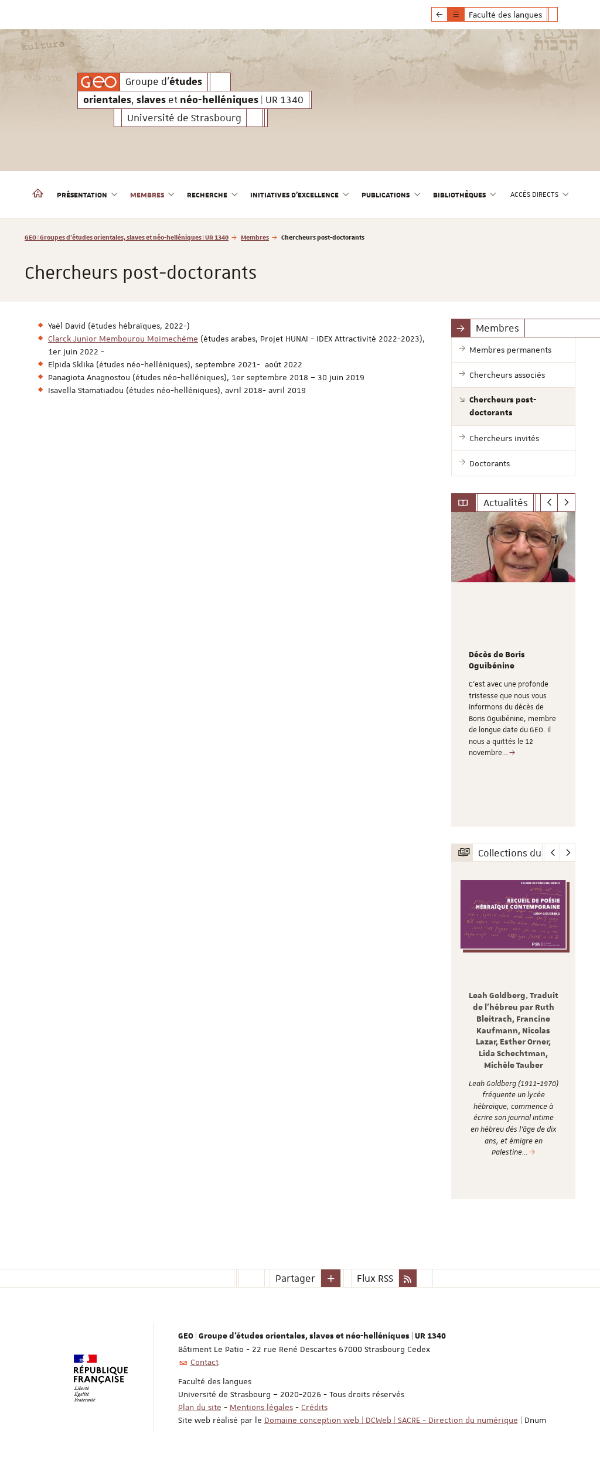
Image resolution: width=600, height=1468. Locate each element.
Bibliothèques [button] (459, 194)
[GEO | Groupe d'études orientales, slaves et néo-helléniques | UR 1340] (98, 82)
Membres (255, 237)
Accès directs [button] (534, 194)
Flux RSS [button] (375, 1278)
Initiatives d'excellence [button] (294, 194)
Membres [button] (147, 194)
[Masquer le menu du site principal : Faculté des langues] (562, 14)
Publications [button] (386, 194)
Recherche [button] (207, 194)
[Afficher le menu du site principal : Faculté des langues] (439, 14)
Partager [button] (295, 1278)
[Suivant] (566, 502)
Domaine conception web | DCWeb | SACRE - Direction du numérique (391, 1420)
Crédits (314, 1407)
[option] (513, 669)
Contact (204, 1362)
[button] (331, 1278)
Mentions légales (261, 1407)
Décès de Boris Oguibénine (497, 661)
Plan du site (199, 1407)
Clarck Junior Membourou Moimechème (123, 338)
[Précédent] (549, 502)
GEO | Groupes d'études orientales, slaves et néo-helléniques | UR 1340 (127, 237)
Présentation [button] (82, 194)
